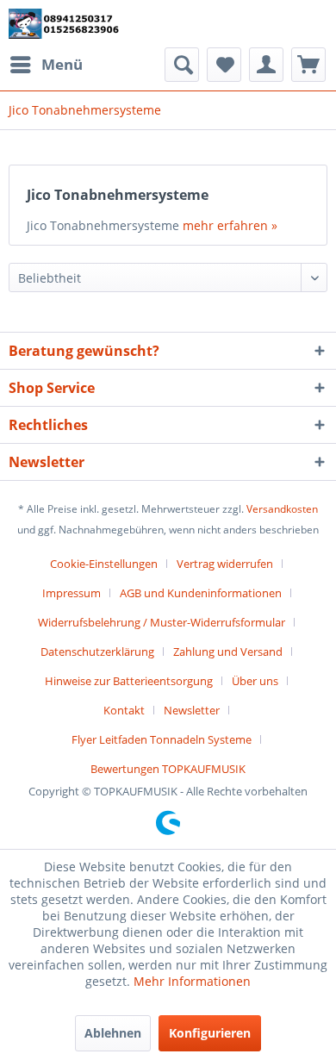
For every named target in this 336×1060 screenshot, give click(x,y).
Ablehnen (112, 1033)
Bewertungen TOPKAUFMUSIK (168, 768)
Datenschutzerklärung (97, 651)
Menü (62, 64)
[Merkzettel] (224, 64)
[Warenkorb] (308, 64)
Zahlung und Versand (228, 651)
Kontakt (124, 710)
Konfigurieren (210, 1033)
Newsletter (192, 710)
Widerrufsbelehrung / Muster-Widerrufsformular (161, 622)
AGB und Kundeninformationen (201, 593)
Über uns (255, 681)
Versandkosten (282, 509)
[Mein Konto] (266, 64)
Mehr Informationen (192, 981)
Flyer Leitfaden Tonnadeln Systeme (162, 739)
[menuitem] (45, 64)
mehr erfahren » (230, 225)
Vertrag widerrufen (225, 563)
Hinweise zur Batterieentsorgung (129, 681)
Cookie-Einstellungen (104, 563)
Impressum (71, 593)
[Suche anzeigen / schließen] (182, 64)
